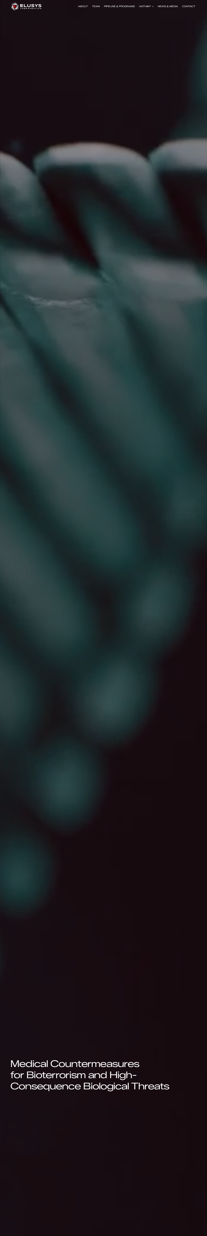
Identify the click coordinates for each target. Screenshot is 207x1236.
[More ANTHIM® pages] (152, 6)
